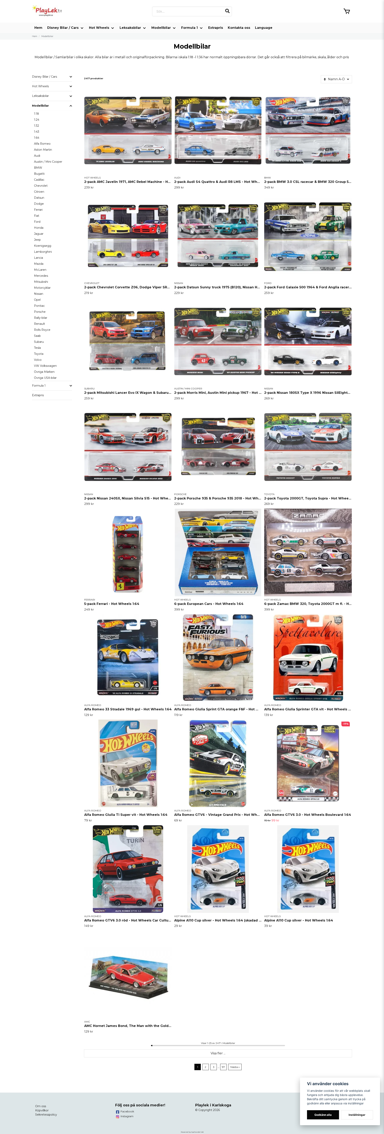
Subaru (39, 342)
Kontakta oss (239, 28)
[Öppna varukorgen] (347, 11)
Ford (37, 222)
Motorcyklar (42, 288)
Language (263, 28)
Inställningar (357, 1114)
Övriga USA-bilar (45, 378)
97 (223, 1067)
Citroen (39, 192)
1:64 (36, 137)
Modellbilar (161, 28)
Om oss (40, 1106)
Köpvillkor (42, 1110)
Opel (37, 300)
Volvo (38, 360)
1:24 (36, 119)
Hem (38, 28)
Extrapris (215, 28)
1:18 (36, 113)
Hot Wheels (99, 28)
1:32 (36, 125)
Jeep (37, 240)
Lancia (38, 258)
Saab (37, 336)
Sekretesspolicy (46, 1114)
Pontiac (39, 306)
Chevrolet (41, 185)
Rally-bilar (40, 318)
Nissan (38, 294)
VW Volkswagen (45, 366)
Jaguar (38, 234)
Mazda (38, 264)
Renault (39, 324)
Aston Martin (43, 149)
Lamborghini (43, 252)
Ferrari (38, 210)
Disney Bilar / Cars (63, 28)
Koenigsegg (42, 246)
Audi (37, 155)
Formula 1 (189, 28)
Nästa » (235, 1067)
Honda (38, 228)
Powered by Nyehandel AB (192, 1132)
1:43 (36, 131)
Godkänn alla (323, 1114)
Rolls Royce (42, 330)
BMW (38, 167)
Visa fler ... (218, 1053)
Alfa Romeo (42, 143)
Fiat (36, 216)
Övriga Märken (44, 372)
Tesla (37, 348)
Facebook (127, 1111)
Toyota (38, 354)
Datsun (39, 198)
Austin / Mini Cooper (48, 161)
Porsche (40, 312)
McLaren (40, 270)
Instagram (127, 1116)
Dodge (39, 204)
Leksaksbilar (130, 28)
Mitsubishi (41, 282)
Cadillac (39, 179)
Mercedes (41, 276)
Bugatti (39, 173)
